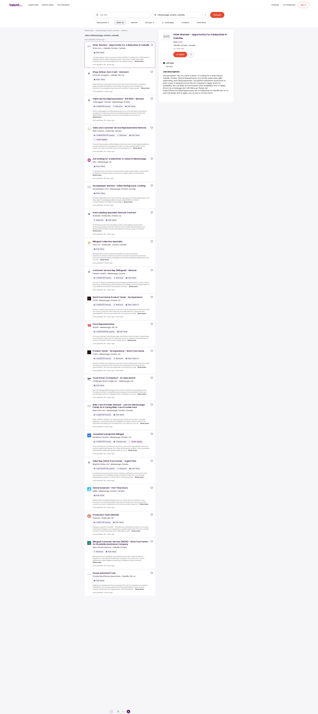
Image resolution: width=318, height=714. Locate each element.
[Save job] (152, 45)
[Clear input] (205, 15)
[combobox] (124, 15)
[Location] (178, 15)
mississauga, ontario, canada (107, 30)
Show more (139, 61)
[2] (128, 711)
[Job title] (122, 15)
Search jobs (89, 30)
